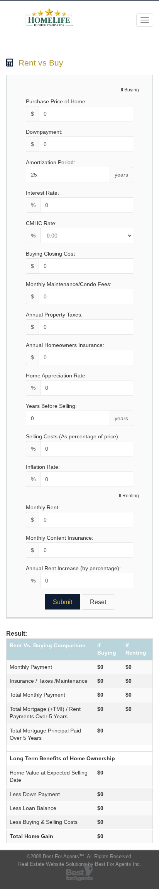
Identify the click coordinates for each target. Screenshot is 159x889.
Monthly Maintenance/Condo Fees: (69, 284)
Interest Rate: (42, 193)
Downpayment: (44, 132)
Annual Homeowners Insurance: (65, 345)
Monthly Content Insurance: (59, 538)
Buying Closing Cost (50, 254)
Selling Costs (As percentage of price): (73, 436)
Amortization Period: (50, 162)
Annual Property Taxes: (54, 314)
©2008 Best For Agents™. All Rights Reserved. (80, 856)
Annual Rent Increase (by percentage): (73, 568)
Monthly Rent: (43, 507)
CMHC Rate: (41, 223)
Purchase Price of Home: (56, 101)
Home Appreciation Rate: (56, 375)
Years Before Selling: (51, 406)
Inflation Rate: (43, 467)
